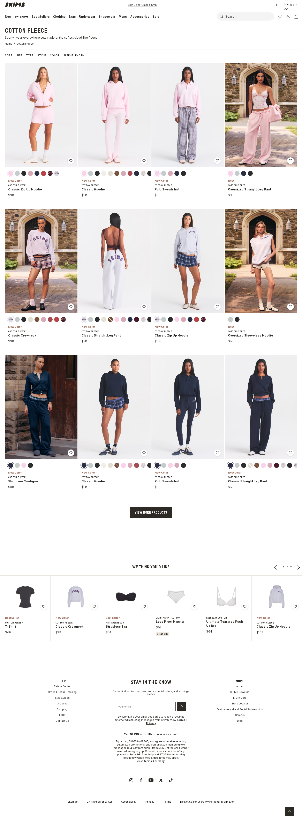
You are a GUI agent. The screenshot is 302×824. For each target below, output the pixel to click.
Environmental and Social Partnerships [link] (240, 709)
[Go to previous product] (275, 567)
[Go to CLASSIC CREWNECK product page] (75, 597)
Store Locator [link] (240, 703)
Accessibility (128, 801)
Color (54, 55)
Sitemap (73, 801)
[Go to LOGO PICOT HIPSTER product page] (176, 597)
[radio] (10, 173)
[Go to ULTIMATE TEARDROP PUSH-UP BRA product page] (226, 597)
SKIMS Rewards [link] (239, 692)
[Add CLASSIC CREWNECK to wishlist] (71, 306)
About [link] (239, 686)
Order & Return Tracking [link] (62, 692)
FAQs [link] (62, 715)
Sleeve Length (73, 55)
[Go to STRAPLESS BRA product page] (126, 597)
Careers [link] (240, 715)
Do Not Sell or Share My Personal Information (207, 801)
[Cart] (296, 16)
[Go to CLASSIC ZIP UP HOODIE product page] (277, 597)
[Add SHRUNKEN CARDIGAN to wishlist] (71, 452)
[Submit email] (181, 706)
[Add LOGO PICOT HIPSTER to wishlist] (194, 606)
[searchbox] (249, 16)
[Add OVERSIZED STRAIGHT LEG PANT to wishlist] (290, 160)
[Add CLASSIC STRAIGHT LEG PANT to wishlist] (144, 306)
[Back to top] (289, 811)
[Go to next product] (298, 567)
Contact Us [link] (62, 720)
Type (29, 55)
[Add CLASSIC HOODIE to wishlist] (144, 160)
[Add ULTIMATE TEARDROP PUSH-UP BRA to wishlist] (245, 606)
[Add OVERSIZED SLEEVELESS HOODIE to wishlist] (290, 306)
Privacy (149, 801)
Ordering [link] (62, 703)
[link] (131, 780)
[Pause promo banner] (277, 5)
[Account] (288, 16)
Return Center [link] (62, 686)
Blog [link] (240, 720)
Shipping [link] (62, 709)
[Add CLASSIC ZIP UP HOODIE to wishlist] (71, 160)
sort (8, 55)
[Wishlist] (279, 16)
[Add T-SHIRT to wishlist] (43, 606)
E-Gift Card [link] (240, 697)
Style (41, 55)
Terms (167, 801)
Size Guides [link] (62, 697)
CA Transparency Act (99, 801)
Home (8, 43)
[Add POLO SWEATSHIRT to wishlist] (217, 160)
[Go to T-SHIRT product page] (25, 597)
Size (19, 55)
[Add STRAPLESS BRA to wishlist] (144, 606)
